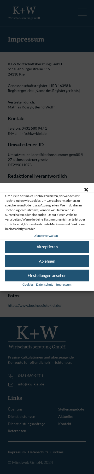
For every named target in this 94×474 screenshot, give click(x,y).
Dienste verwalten (45, 236)
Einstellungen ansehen (47, 275)
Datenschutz (45, 284)
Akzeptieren (47, 246)
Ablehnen (47, 261)
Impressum (64, 284)
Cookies (27, 284)
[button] (86, 189)
